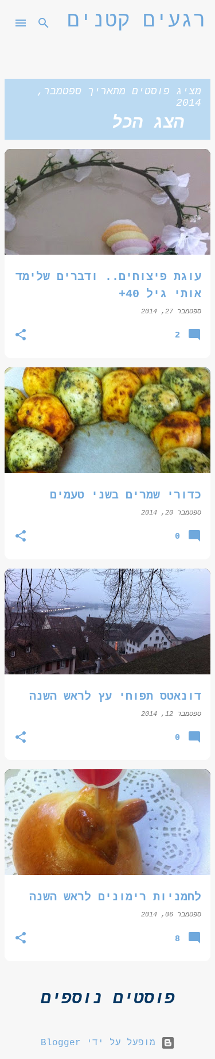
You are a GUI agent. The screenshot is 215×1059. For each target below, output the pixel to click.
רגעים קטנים (136, 21)
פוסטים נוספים (108, 998)
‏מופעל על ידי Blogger (101, 1043)
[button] (21, 336)
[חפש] (43, 23)
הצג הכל (148, 123)
